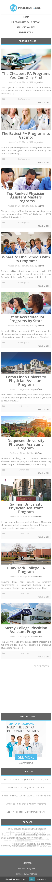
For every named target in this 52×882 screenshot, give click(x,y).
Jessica (40, 82)
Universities (26, 32)
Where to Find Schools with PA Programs (26, 803)
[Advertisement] (26, 692)
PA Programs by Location (25, 22)
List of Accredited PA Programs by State (25, 811)
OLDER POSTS (41, 666)
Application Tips (26, 27)
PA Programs (24, 99)
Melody (38, 389)
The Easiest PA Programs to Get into (26, 787)
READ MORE (42, 879)
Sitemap (27, 862)
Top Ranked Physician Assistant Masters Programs (26, 795)
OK (31, 879)
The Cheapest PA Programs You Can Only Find (26, 779)
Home (26, 17)
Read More (44, 102)
